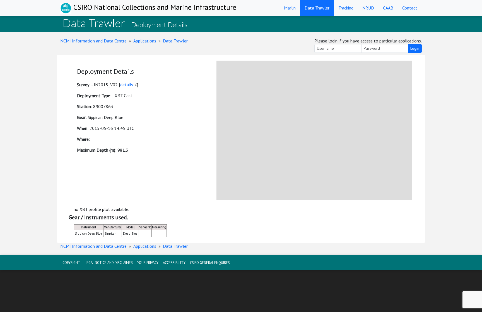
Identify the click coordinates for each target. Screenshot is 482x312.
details (126, 84)
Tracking (345, 8)
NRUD (368, 8)
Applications (144, 41)
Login (414, 48)
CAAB (388, 8)
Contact (409, 8)
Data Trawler (317, 8)
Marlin (290, 8)
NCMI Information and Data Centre (93, 41)
